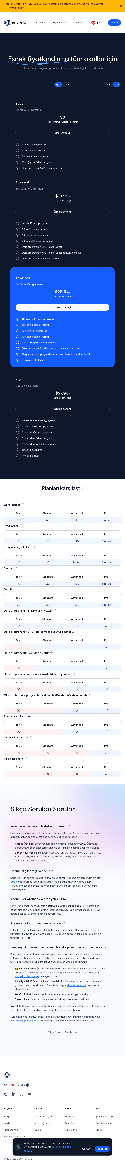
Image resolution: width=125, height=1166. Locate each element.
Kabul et (102, 1148)
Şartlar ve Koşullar (105, 1116)
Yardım (7, 1123)
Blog (6, 1116)
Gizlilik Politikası (104, 1123)
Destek (38, 1129)
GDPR (99, 1129)
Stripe (13, 881)
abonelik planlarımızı (27, 976)
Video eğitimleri (43, 1123)
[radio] (58, 84)
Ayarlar (86, 1148)
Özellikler (41, 22)
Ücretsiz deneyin (62, 211)
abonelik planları (76, 985)
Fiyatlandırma (60, 22)
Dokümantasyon (43, 1116)
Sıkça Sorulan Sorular (60, 1032)
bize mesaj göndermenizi (24, 1020)
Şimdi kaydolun (62, 132)
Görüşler (69, 1123)
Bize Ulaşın (71, 1129)
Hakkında (70, 1116)
